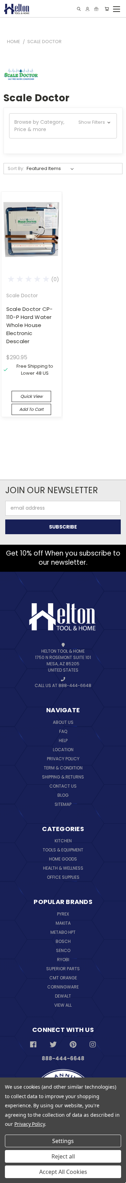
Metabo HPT (63, 932)
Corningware (63, 987)
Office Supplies (63, 877)
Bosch (63, 941)
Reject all (63, 1156)
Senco (63, 950)
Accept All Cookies (63, 1172)
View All (63, 1005)
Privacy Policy (63, 759)
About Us (63, 722)
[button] (63, 125)
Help (63, 740)
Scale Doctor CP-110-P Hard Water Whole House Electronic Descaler (29, 325)
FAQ (63, 731)
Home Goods (63, 859)
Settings (63, 1141)
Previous (21, 1161)
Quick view (31, 396)
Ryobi (63, 960)
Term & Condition (63, 768)
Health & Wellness (63, 868)
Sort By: (16, 168)
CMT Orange (63, 978)
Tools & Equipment (63, 850)
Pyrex (63, 914)
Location (63, 750)
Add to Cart (31, 409)
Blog (63, 795)
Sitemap (63, 804)
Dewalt (63, 996)
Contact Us (63, 786)
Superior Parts (63, 969)
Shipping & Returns (63, 777)
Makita (63, 923)
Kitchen (63, 841)
